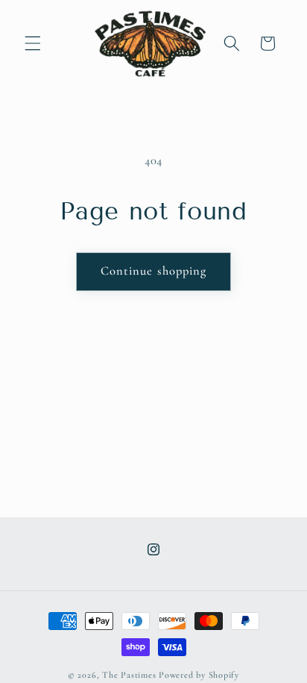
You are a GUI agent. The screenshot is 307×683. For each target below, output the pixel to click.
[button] (33, 43)
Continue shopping (154, 270)
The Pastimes (129, 675)
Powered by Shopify (199, 675)
